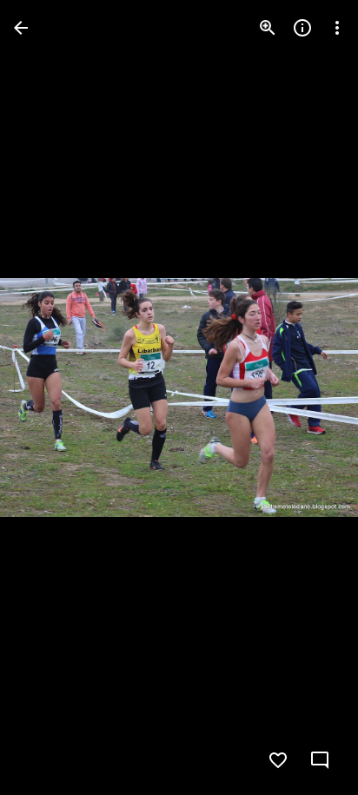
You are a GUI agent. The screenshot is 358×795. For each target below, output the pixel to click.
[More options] (337, 27)
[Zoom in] (267, 27)
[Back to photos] (21, 28)
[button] (48, 398)
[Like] (278, 760)
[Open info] (302, 27)
